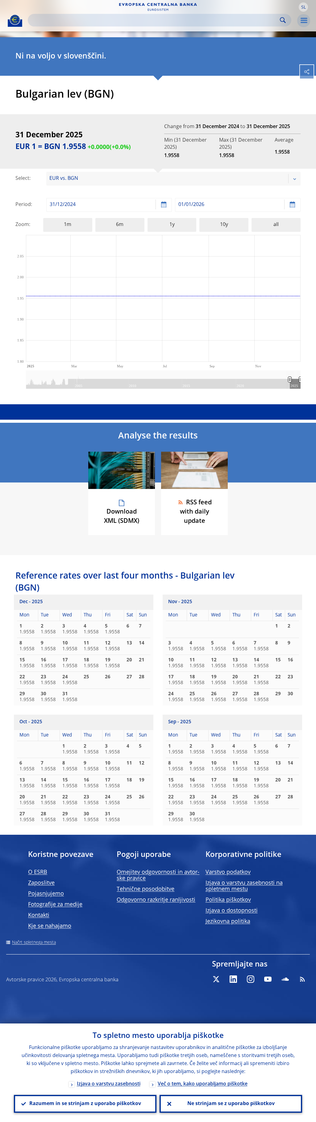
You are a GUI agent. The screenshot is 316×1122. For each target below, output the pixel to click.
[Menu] (303, 20)
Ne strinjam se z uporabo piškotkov (231, 1103)
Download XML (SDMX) (121, 516)
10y (224, 224)
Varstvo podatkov (228, 872)
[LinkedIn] (233, 979)
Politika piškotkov (228, 900)
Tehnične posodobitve (145, 889)
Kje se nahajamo (49, 926)
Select (22, 178)
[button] (303, 7)
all (276, 224)
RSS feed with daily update (196, 512)
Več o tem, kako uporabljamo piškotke (202, 1084)
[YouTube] (267, 979)
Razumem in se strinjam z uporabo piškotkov (85, 1103)
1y (172, 224)
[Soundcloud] (285, 979)
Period (23, 204)
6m (119, 224)
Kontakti (38, 915)
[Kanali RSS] (302, 979)
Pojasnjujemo (46, 894)
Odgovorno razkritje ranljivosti (156, 900)
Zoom (22, 224)
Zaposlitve (41, 883)
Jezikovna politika (228, 921)
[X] (216, 979)
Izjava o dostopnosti (232, 911)
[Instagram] (250, 979)
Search (283, 20)
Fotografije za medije (55, 904)
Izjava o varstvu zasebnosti (108, 1084)
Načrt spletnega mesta (34, 942)
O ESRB (37, 872)
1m (67, 224)
